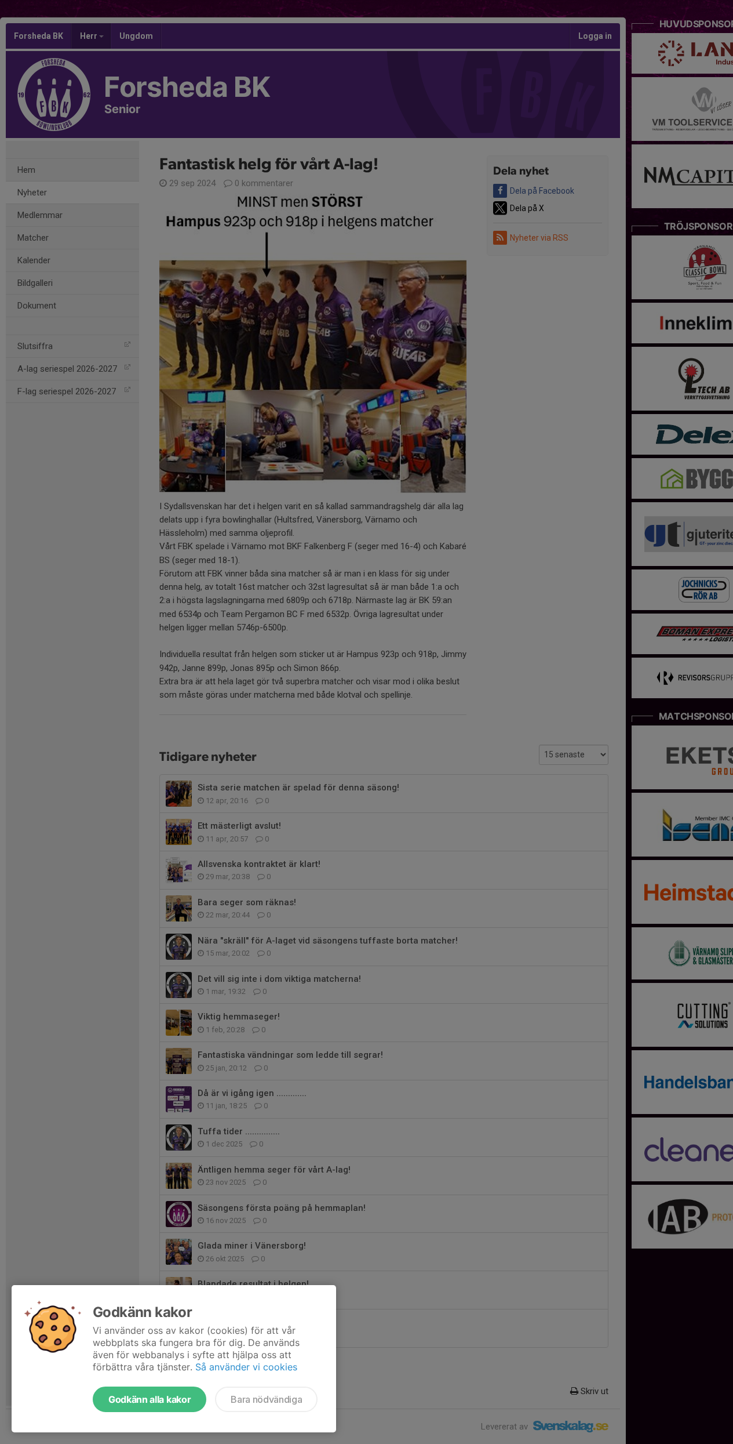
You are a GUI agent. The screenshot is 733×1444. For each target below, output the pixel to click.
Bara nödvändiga (266, 1399)
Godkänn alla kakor (149, 1399)
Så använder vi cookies (246, 1367)
